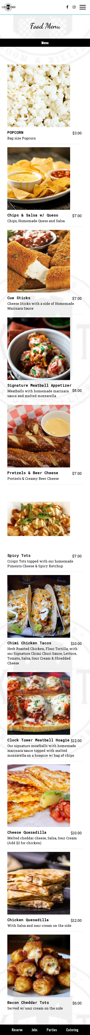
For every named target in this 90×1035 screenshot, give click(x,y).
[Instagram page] (74, 7)
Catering (72, 1029)
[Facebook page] (67, 7)
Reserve (17, 1029)
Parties (52, 1029)
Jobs (34, 1029)
